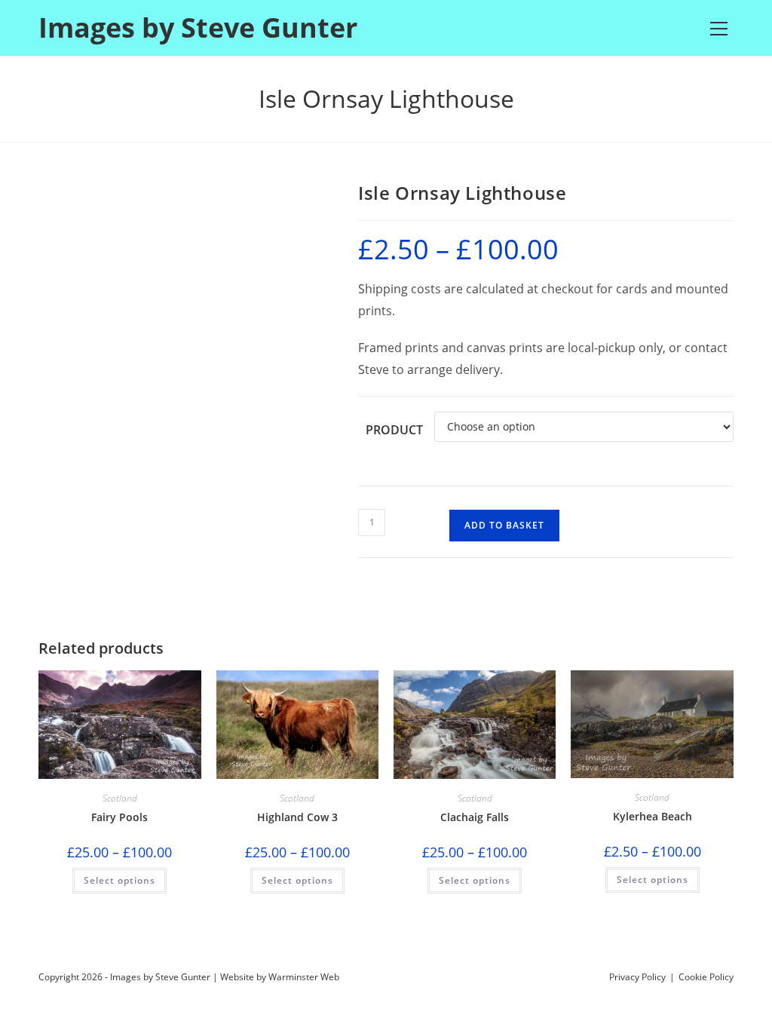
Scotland (120, 798)
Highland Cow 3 (297, 817)
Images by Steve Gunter (197, 27)
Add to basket (504, 525)
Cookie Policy (706, 976)
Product (394, 430)
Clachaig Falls (474, 817)
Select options (119, 880)
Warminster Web (303, 976)
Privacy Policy (637, 976)
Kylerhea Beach (652, 816)
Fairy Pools (119, 817)
